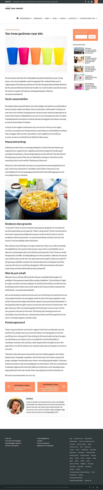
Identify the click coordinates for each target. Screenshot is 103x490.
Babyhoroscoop (78, 438)
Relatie (77, 458)
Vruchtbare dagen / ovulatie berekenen (80, 472)
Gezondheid (18, 385)
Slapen (94, 458)
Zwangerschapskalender (76, 477)
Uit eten (82, 461)
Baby (47, 18)
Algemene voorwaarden (45, 445)
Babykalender (88, 438)
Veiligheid (83, 463)
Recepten (93, 455)
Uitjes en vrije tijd (87, 18)
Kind (55, 18)
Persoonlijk (81, 452)
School (82, 458)
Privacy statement (43, 443)
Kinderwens (25, 18)
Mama (62, 18)
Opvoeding (93, 449)
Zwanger (38, 18)
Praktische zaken (90, 452)
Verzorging (72, 466)
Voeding (72, 469)
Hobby (89, 444)
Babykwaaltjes (73, 441)
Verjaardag (90, 463)
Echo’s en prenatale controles (86, 441)
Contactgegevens (43, 438)
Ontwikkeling (84, 449)
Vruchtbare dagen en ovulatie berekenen (91, 77)
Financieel (72, 444)
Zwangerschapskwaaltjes (76, 480)
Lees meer (16, 1)
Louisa (29, 398)
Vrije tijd (78, 469)
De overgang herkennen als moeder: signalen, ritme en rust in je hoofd (91, 86)
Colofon (40, 441)
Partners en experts (12, 445)
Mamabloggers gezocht (13, 443)
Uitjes (88, 461)
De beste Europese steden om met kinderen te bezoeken (90, 50)
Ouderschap (9, 30)
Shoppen (88, 458)
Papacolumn (73, 452)
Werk (93, 472)
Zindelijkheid (73, 475)
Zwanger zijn (88, 480)
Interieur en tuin (74, 447)
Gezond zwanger (81, 444)
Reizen (71, 458)
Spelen (77, 461)
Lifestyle (72, 18)
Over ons (8, 438)
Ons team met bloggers (13, 441)
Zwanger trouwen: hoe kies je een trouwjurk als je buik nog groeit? (91, 60)
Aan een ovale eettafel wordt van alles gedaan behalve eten (90, 69)
